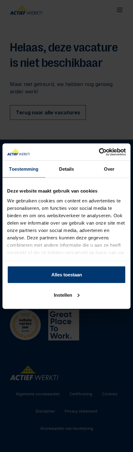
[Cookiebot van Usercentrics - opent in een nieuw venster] (99, 152)
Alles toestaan (66, 274)
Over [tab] (109, 169)
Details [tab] (66, 169)
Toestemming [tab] (23, 169)
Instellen (63, 294)
